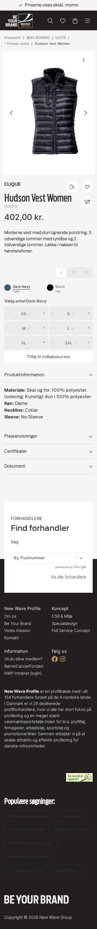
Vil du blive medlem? (23, 658)
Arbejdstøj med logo (28, 815)
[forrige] (11, 113)
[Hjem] (19, 21)
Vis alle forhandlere (68, 576)
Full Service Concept (71, 630)
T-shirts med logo (26, 870)
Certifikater (15, 451)
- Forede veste (16, 43)
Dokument (14, 466)
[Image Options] (83, 60)
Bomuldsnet (65, 870)
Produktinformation (24, 374)
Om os (10, 616)
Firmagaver (69, 815)
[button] (48, 113)
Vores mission (17, 630)
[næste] (85, 113)
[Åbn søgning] (50, 21)
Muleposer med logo (28, 856)
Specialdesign (65, 623)
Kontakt (11, 637)
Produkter (12, 37)
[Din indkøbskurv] (75, 21)
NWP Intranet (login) (23, 673)
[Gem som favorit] (63, 21)
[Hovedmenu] (87, 21)
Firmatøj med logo (26, 829)
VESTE (60, 37)
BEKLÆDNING (38, 37)
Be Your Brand (17, 623)
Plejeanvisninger (20, 436)
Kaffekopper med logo (30, 842)
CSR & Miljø (62, 616)
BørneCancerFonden (23, 666)
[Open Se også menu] (87, 202)
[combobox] (14, 558)
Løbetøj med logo (71, 829)
